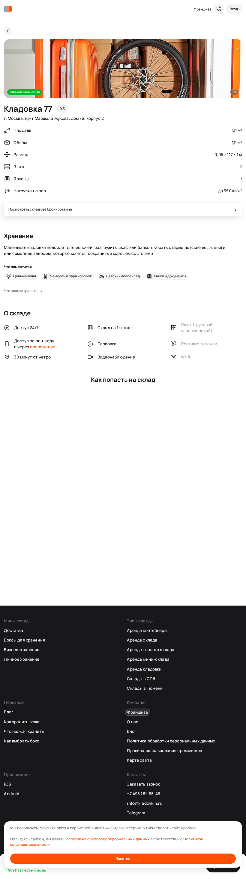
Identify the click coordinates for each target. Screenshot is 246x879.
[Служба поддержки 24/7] (219, 9)
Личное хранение (21, 659)
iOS (7, 784)
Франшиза (203, 9)
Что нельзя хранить (24, 731)
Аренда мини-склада (148, 659)
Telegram (136, 813)
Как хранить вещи (21, 721)
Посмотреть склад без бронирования (40, 209)
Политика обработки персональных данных (171, 741)
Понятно (123, 858)
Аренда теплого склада (150, 649)
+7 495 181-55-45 (143, 793)
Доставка (13, 630)
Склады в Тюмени (145, 688)
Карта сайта (139, 760)
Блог (8, 712)
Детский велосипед (123, 276)
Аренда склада (142, 640)
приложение (42, 347)
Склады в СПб (141, 678)
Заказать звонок (143, 784)
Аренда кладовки (144, 669)
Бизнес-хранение (21, 649)
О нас (132, 721)
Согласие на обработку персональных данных (107, 839)
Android (11, 793)
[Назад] (8, 31)
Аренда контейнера (146, 630)
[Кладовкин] (8, 9)
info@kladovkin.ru (144, 803)
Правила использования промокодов (164, 750)
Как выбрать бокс (21, 741)
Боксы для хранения (24, 640)
